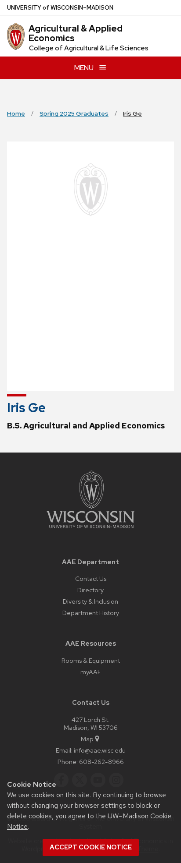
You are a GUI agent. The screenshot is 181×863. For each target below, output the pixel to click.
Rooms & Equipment (91, 660)
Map (87, 739)
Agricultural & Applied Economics (76, 33)
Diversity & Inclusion (90, 601)
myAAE (90, 672)
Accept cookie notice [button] (91, 847)
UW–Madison (60, 7)
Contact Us (90, 578)
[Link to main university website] (90, 529)
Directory (90, 590)
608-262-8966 (101, 761)
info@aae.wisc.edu (100, 750)
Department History (90, 612)
